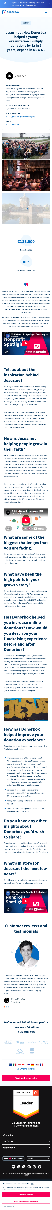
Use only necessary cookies (26, 1201)
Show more (31, 1190)
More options (8, 1207)
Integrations (8, 1147)
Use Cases (7, 1141)
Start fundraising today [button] (26, 1078)
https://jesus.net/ (13, 124)
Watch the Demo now (28, 5)
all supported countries (26, 1069)
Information (8, 1135)
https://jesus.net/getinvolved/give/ (20, 116)
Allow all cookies (26, 1195)
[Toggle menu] (46, 12)
